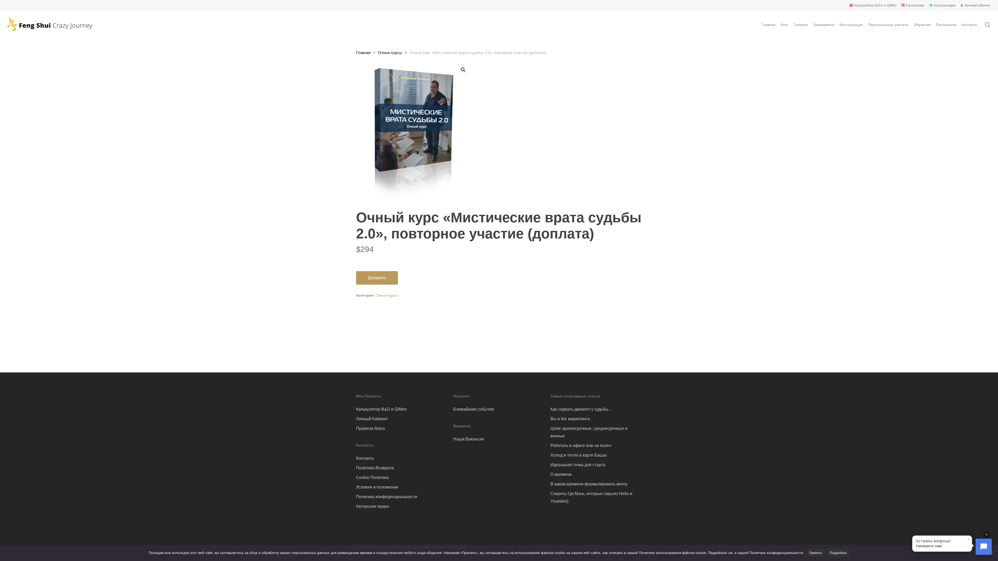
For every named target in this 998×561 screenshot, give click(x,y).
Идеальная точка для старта (577, 465)
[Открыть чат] (984, 547)
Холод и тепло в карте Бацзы (578, 455)
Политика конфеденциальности (386, 497)
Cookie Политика (372, 477)
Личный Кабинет (372, 419)
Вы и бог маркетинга (570, 419)
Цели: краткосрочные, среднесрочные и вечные (588, 432)
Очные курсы (390, 53)
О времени (561, 474)
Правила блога (370, 428)
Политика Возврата (375, 468)
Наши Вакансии (468, 439)
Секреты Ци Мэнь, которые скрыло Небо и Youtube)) (591, 497)
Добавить (377, 278)
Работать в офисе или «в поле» (581, 445)
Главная (363, 53)
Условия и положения (377, 487)
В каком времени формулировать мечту (588, 484)
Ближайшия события (473, 409)
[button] (463, 70)
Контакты (365, 458)
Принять (815, 553)
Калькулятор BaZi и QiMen (381, 409)
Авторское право (372, 506)
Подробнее (838, 553)
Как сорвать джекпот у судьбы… (581, 409)
